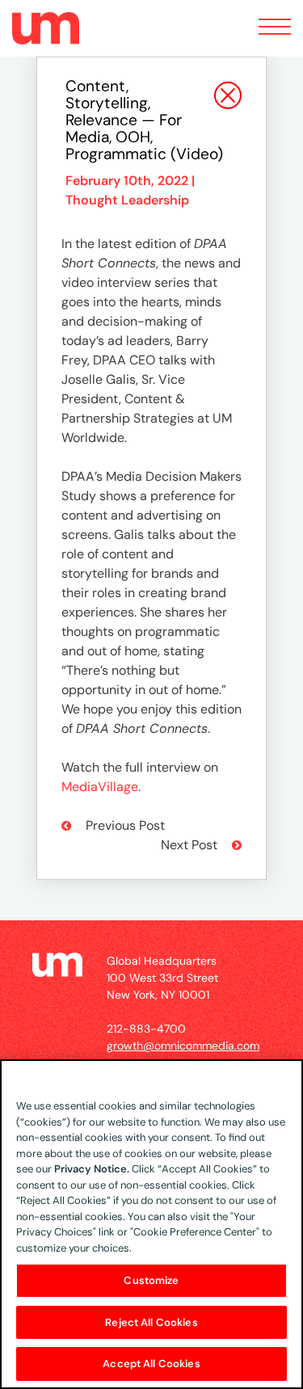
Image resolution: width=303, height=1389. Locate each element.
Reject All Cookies (151, 1322)
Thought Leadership (127, 200)
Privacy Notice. (91, 1169)
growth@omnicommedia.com (183, 1045)
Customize (151, 1280)
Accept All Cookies (151, 1363)
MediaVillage (99, 786)
